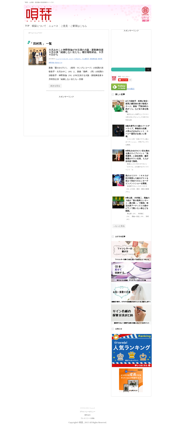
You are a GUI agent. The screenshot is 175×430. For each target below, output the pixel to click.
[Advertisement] (66, 114)
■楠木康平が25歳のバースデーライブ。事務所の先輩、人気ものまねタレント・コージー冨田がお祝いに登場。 (137, 131)
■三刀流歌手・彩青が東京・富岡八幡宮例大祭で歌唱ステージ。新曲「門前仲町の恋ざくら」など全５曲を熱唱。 (137, 106)
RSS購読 (131, 89)
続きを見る (55, 86)
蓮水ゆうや (58, 62)
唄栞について (39, 26)
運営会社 (87, 415)
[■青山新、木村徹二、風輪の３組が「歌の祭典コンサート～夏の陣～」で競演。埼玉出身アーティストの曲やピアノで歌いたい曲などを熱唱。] (118, 207)
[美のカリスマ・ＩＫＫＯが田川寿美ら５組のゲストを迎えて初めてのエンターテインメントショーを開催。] (118, 185)
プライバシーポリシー (87, 412)
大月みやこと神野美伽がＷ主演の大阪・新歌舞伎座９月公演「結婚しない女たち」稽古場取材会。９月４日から (76, 52)
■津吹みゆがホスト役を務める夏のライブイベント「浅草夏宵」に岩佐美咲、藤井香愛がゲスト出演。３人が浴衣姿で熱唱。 (137, 156)
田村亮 (100, 59)
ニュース (53, 26)
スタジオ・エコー (68, 59)
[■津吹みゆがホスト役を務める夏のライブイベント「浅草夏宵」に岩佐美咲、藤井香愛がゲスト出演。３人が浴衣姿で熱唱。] (118, 160)
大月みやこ (77, 59)
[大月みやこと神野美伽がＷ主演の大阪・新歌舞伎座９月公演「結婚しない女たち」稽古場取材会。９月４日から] (37, 66)
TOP (27, 25)
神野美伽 (51, 62)
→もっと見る (119, 226)
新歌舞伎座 (93, 59)
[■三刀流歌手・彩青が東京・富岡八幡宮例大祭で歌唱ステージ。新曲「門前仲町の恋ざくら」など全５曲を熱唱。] (118, 111)
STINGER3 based (87, 408)
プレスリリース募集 (88, 418)
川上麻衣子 (85, 59)
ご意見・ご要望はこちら (74, 26)
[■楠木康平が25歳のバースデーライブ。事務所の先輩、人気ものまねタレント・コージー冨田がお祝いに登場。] (118, 135)
